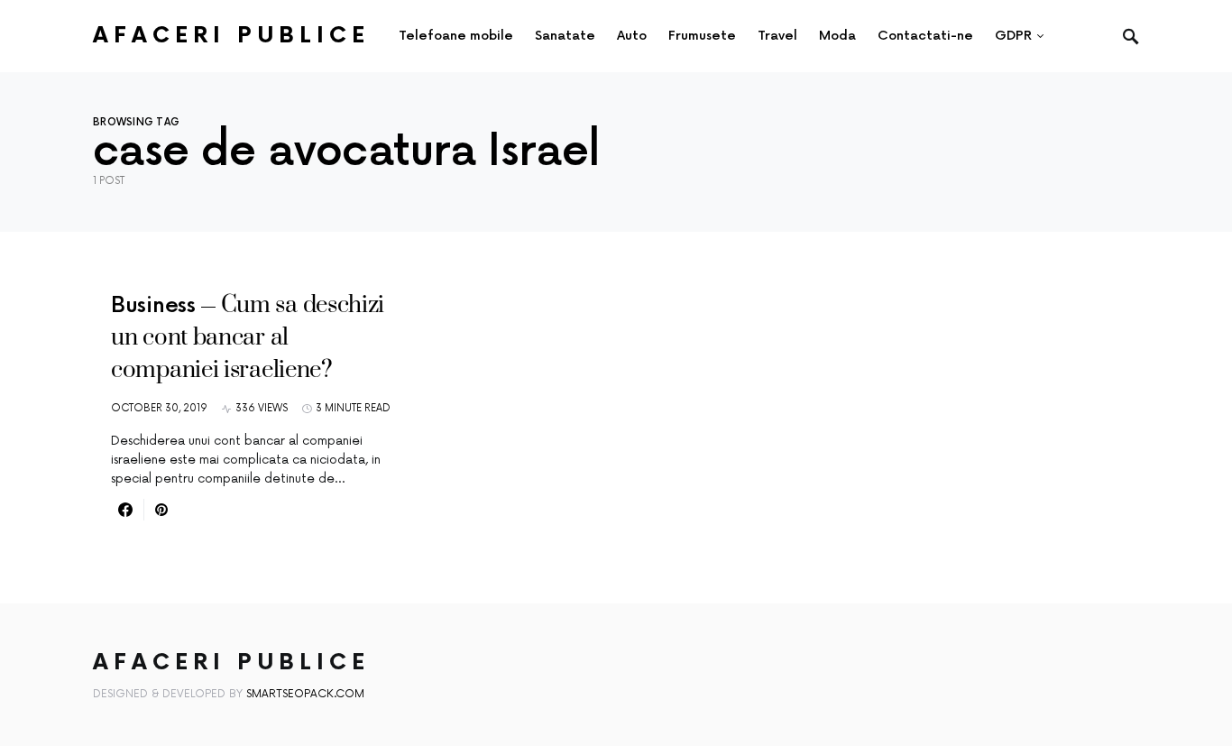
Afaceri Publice (231, 36)
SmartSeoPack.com (305, 694)
